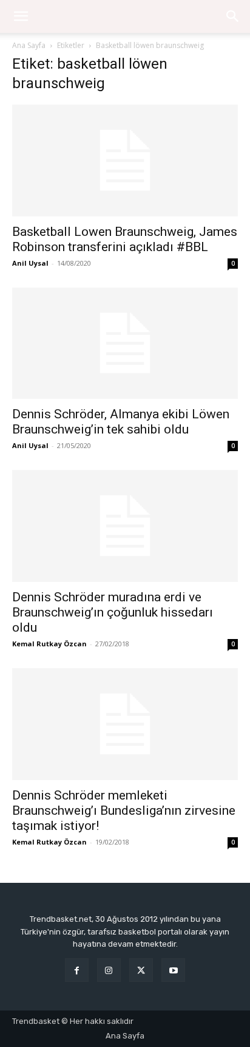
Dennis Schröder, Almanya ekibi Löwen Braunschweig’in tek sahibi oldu (120, 422)
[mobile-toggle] (20, 16)
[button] (233, 16)
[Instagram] (109, 970)
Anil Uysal (30, 263)
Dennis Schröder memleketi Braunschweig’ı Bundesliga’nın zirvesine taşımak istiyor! (123, 810)
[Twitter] (141, 970)
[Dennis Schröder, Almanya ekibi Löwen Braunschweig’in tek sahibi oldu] (125, 343)
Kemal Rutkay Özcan (49, 643)
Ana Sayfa (29, 45)
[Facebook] (77, 970)
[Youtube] (173, 970)
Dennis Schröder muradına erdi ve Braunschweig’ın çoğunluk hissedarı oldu (112, 612)
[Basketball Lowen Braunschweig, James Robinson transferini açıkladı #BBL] (125, 160)
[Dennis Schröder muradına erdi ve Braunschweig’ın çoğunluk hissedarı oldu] (125, 526)
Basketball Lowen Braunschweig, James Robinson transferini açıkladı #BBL (124, 239)
